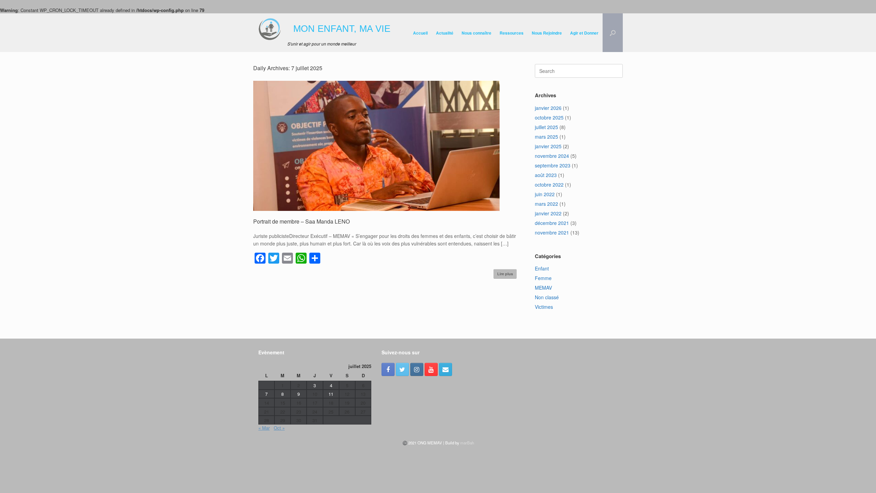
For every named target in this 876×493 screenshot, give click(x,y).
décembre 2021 (552, 222)
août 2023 (546, 175)
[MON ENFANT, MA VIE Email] (445, 369)
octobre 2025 (549, 117)
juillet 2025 (546, 127)
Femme (543, 278)
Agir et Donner (584, 33)
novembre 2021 (552, 232)
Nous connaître (476, 33)
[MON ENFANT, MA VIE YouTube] (431, 369)
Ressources (512, 33)
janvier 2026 (548, 107)
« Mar (264, 428)
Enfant (542, 268)
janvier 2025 (548, 146)
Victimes (544, 306)
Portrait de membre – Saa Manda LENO (301, 221)
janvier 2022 (548, 213)
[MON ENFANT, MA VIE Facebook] (388, 369)
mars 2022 (546, 203)
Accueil (420, 33)
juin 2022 (545, 194)
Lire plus (505, 273)
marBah (467, 442)
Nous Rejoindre (547, 33)
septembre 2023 (552, 165)
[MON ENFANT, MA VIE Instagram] (416, 369)
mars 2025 (546, 136)
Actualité (444, 33)
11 (330, 394)
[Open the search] (613, 32)
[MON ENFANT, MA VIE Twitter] (402, 369)
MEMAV (543, 287)
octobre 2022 (549, 184)
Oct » (279, 428)
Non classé (547, 297)
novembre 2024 (552, 155)
